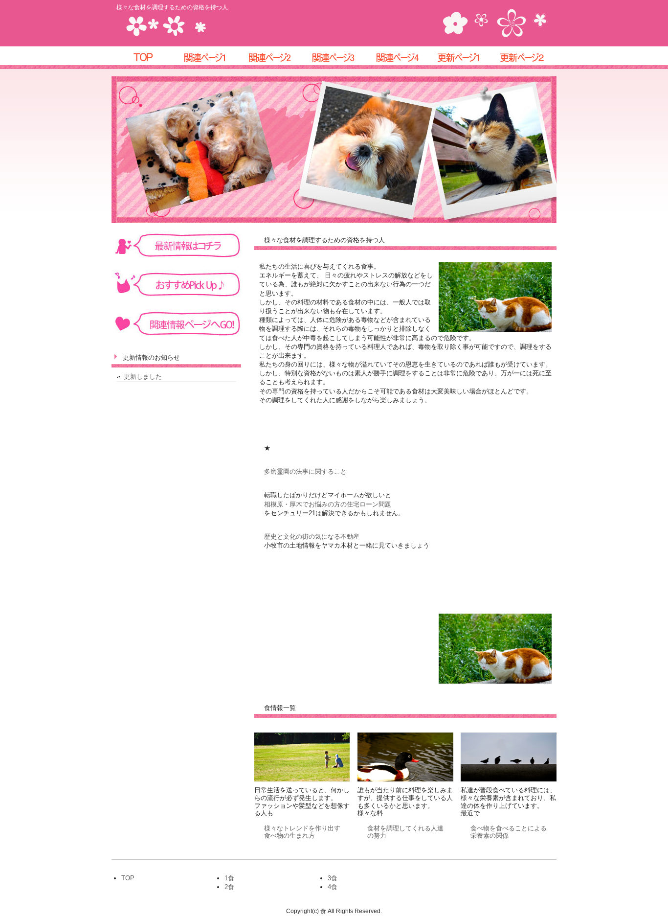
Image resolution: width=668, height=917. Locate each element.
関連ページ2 (270, 57)
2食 (229, 887)
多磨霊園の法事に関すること (305, 471)
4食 (332, 887)
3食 (332, 878)
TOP (127, 878)
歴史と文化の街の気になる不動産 (311, 536)
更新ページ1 (461, 57)
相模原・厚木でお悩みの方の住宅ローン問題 (327, 504)
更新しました (143, 376)
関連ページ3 (334, 57)
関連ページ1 (207, 57)
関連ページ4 (397, 57)
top (143, 57)
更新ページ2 (525, 57)
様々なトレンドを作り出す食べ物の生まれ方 (302, 832)
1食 (229, 878)
